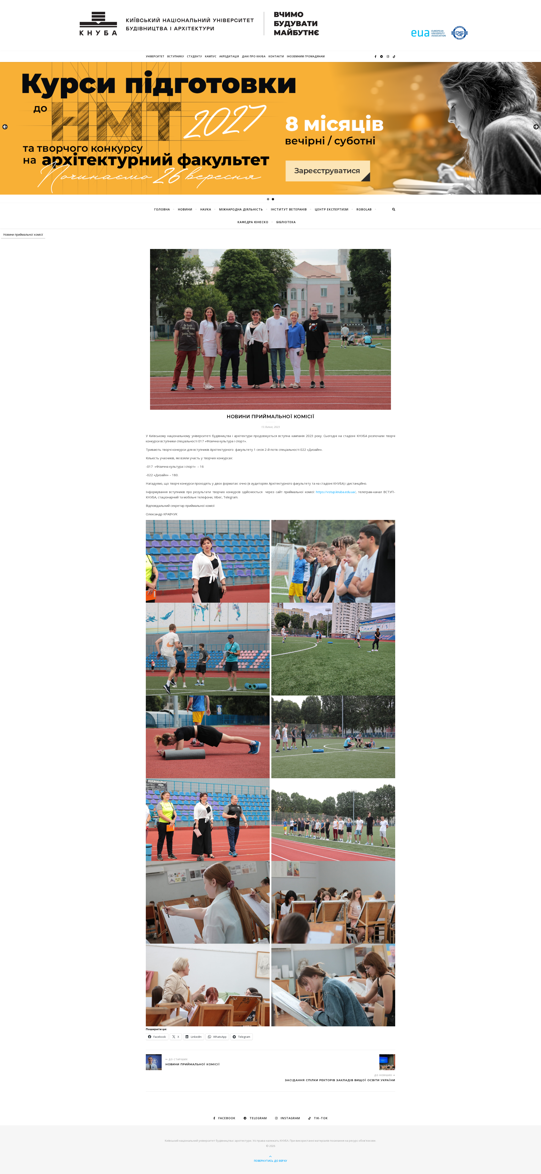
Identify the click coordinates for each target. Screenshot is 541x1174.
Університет (155, 56)
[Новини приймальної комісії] (154, 1062)
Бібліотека (286, 222)
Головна (162, 209)
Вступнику (175, 56)
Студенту (194, 56)
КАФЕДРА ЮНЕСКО (253, 222)
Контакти (276, 56)
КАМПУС (210, 56)
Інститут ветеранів (289, 209)
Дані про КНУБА (254, 56)
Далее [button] (536, 127)
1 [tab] (268, 199)
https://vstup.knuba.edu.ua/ (336, 492)
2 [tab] (273, 199)
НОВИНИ (185, 209)
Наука (205, 209)
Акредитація (229, 56)
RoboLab (364, 209)
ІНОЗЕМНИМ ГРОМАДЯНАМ (306, 56)
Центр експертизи (331, 209)
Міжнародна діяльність (241, 209)
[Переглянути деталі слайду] (270, 128)
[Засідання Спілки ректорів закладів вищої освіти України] (387, 1062)
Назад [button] (5, 127)
